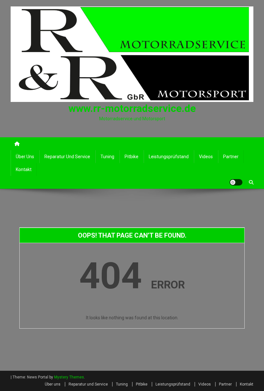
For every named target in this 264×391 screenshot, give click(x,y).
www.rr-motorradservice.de (132, 108)
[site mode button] (236, 182)
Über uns (25, 156)
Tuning (107, 156)
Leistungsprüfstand (169, 156)
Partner (231, 156)
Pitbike (131, 156)
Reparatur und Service (67, 156)
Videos (206, 156)
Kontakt (24, 169)
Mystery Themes (69, 377)
